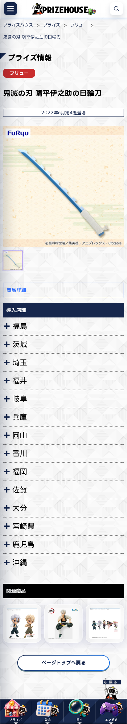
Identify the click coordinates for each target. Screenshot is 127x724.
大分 (19, 508)
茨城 (19, 344)
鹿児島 (23, 544)
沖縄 (19, 562)
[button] (13, 260)
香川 (19, 453)
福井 (19, 381)
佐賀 (19, 490)
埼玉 (19, 362)
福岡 (19, 472)
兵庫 (19, 417)
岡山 (19, 435)
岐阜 (19, 399)
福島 (19, 326)
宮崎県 (23, 526)
